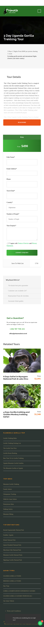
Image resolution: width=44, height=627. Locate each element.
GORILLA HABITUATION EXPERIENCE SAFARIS (19, 591)
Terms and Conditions (14, 611)
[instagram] (9, 2)
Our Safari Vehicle (8, 601)
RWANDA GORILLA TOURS (12, 581)
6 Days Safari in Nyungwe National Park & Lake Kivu (15, 377)
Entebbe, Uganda (8, 535)
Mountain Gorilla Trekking (11, 484)
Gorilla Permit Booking (10, 453)
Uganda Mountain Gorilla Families (13, 463)
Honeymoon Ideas (8, 504)
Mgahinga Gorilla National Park (12, 560)
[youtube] (6, 2)
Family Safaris (7, 489)
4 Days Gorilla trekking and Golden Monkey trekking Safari (16, 414)
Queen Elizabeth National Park (12, 545)
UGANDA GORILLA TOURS (12, 576)
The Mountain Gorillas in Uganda (13, 468)
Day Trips (6, 586)
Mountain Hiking (8, 514)
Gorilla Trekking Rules (10, 438)
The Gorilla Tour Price (10, 448)
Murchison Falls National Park (12, 550)
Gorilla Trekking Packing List (12, 443)
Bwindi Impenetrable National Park (13, 530)
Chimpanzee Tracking (9, 494)
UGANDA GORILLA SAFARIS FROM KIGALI (17, 596)
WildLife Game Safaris (10, 499)
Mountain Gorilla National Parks (12, 555)
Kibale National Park (9, 540)
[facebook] (3, 2)
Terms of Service (23, 243)
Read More (22, 122)
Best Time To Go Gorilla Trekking (13, 458)
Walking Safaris (7, 509)
